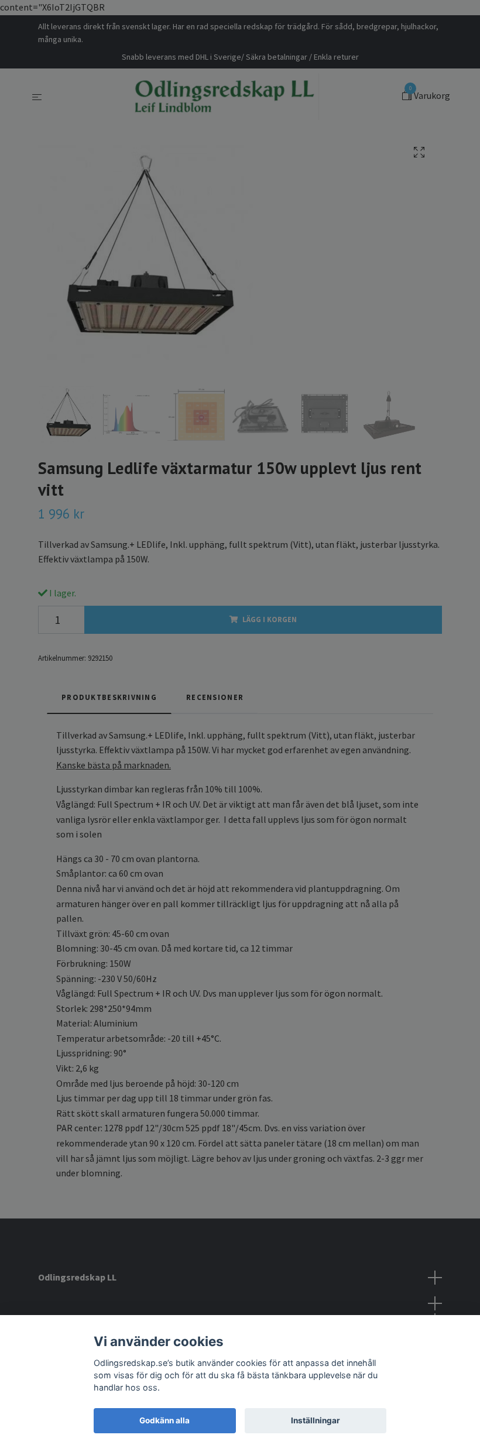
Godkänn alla (164, 1420)
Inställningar (315, 1420)
